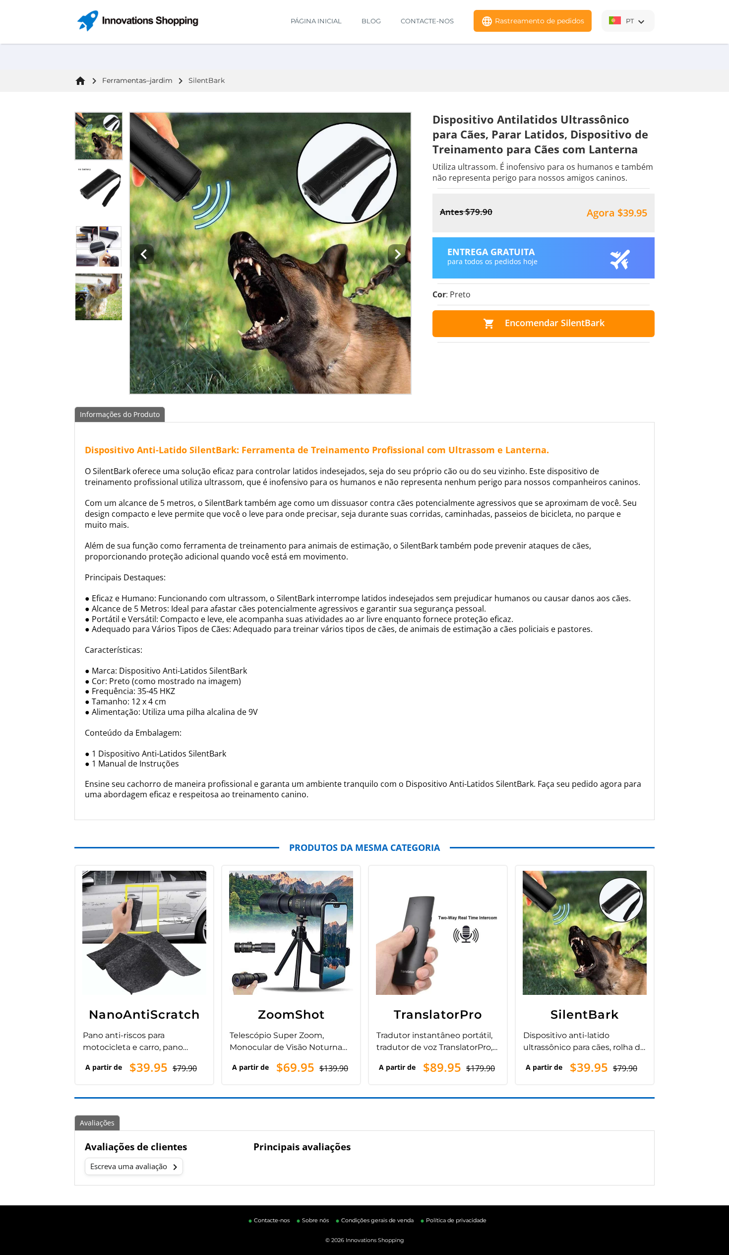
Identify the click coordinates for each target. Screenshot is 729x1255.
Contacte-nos (427, 21)
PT (636, 22)
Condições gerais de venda (377, 1220)
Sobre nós (315, 1220)
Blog (371, 21)
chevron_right (175, 1167)
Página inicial (316, 21)
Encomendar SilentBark (544, 323)
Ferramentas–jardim (137, 80)
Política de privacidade (456, 1220)
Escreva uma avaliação (135, 1167)
